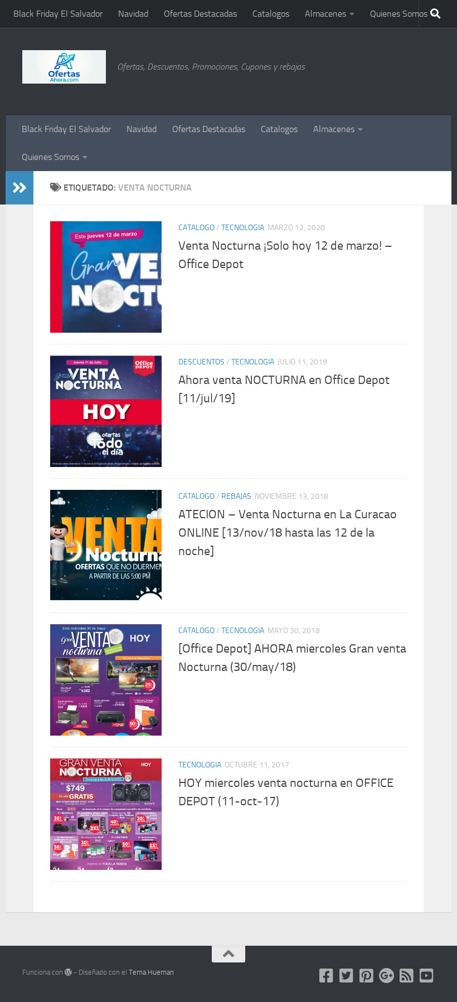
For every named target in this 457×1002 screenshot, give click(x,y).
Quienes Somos (398, 13)
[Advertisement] (379, 70)
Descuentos (201, 362)
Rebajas (236, 496)
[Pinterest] (367, 976)
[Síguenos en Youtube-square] (427, 976)
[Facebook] (326, 976)
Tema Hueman (151, 972)
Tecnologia (242, 227)
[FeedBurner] (407, 976)
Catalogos (270, 13)
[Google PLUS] (387, 976)
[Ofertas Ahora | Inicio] (64, 67)
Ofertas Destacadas (200, 13)
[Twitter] (346, 976)
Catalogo (196, 227)
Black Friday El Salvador (58, 13)
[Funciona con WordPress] (68, 972)
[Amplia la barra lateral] (19, 188)
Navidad (133, 13)
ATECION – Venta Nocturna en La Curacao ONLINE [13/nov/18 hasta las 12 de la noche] (287, 532)
